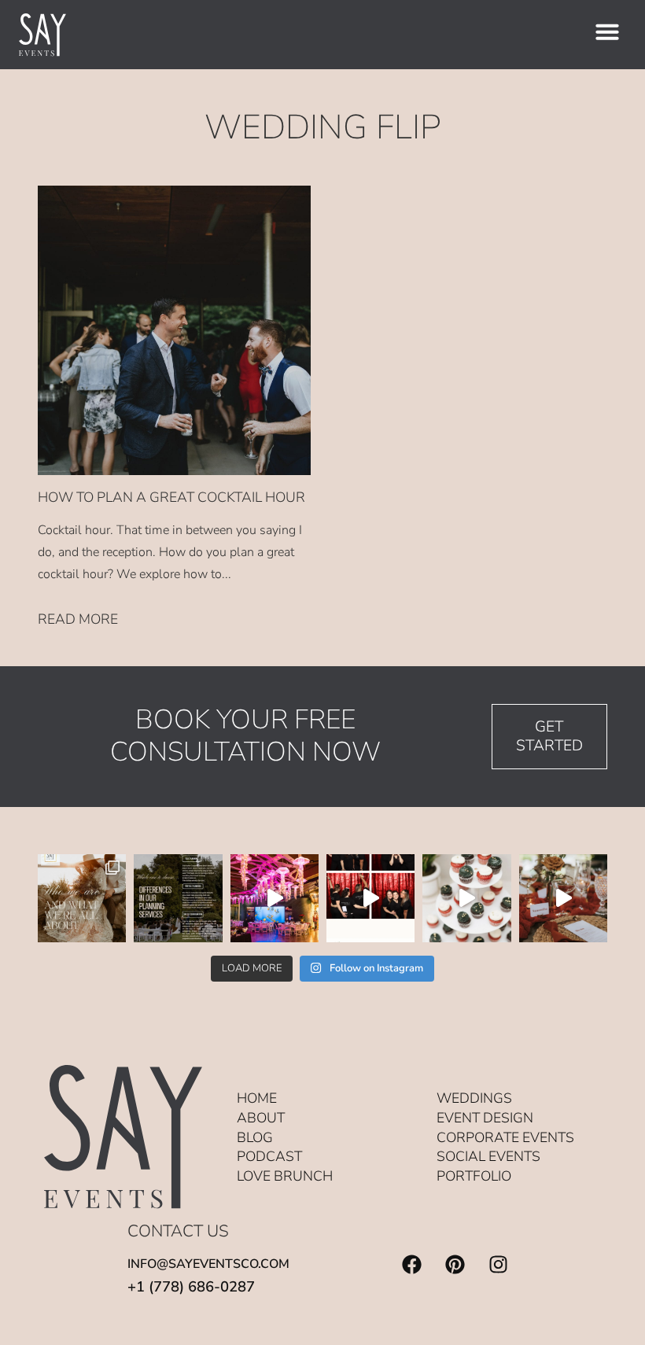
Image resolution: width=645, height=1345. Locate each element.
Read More (78, 619)
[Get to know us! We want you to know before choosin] (82, 898)
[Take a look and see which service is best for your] (178, 898)
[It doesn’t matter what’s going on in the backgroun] (563, 898)
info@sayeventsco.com (208, 1264)
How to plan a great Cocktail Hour (171, 497)
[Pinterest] (454, 1264)
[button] (607, 31)
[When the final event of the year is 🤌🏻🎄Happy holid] (370, 898)
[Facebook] (411, 1264)
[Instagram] (498, 1264)
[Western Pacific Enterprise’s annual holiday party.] (274, 898)
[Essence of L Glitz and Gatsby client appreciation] (466, 898)
